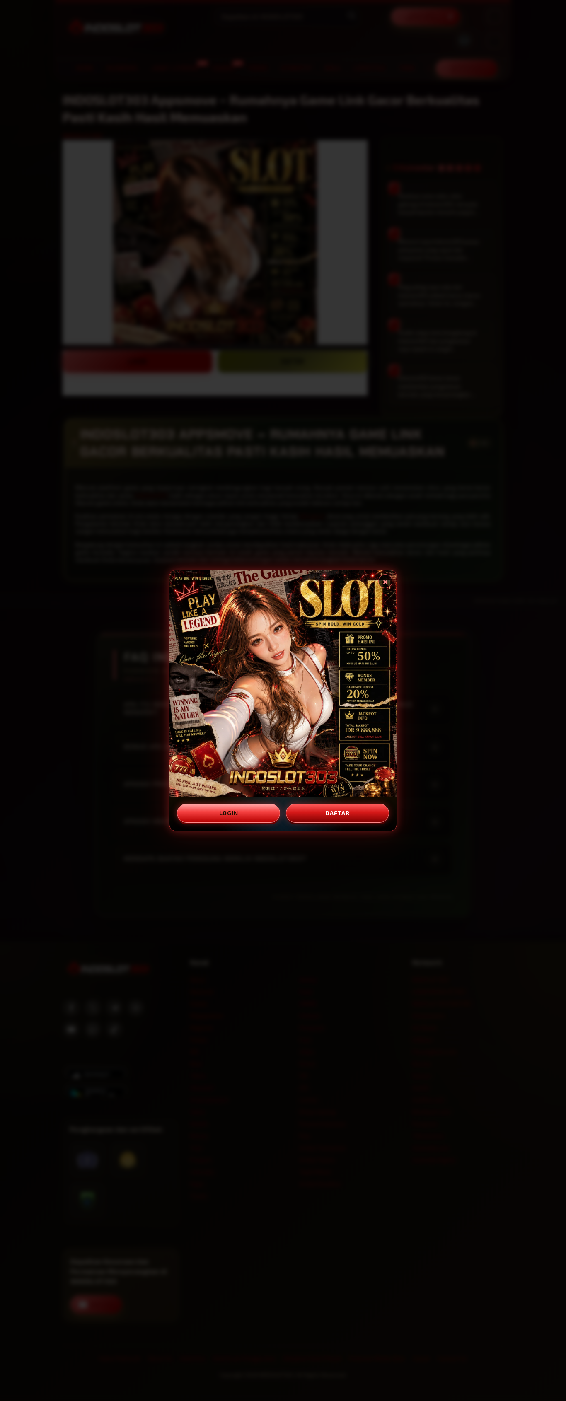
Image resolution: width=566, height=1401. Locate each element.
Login (228, 812)
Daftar (337, 812)
